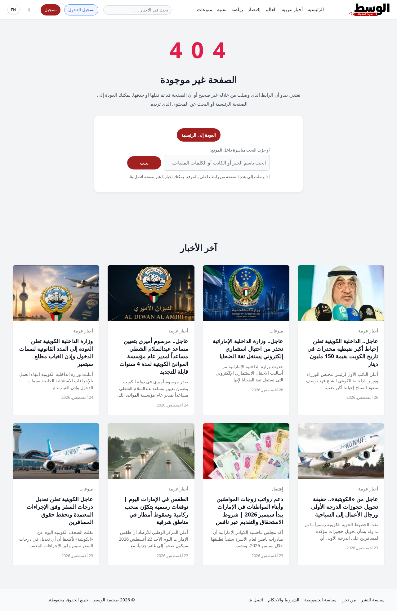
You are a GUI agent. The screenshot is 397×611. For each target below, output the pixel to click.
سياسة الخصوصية (320, 600)
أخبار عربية (292, 9)
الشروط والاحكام (283, 600)
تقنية (221, 9)
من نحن (348, 600)
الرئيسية (316, 9)
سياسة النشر (373, 600)
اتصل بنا (255, 600)
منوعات (204, 9)
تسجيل (50, 9)
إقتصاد (254, 9)
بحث (144, 163)
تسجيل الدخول (81, 9)
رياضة (237, 9)
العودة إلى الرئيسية (198, 135)
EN (13, 9)
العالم (271, 9)
